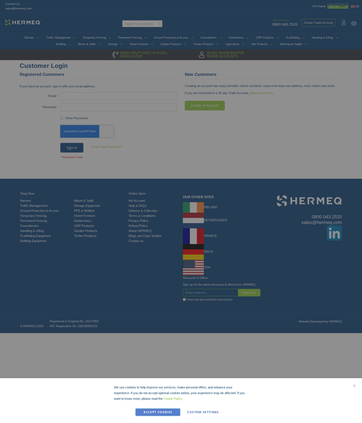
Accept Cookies (158, 412)
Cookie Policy (172, 398)
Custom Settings (203, 412)
